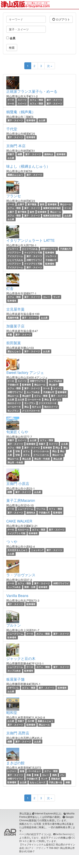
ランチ (56, 296)
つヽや (11, 541)
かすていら (13, 687)
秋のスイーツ (14, 403)
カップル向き (55, 380)
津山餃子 (53, 384)
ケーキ (10, 99)
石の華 (31, 720)
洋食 (36, 774)
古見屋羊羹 (15, 309)
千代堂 (11, 128)
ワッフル (40, 508)
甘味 (17, 451)
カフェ (26, 451)
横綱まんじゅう (15, 174)
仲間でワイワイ (49, 248)
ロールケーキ (34, 399)
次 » (49, 66)
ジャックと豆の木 (20, 658)
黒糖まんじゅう (45, 720)
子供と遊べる (55, 782)
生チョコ (56, 399)
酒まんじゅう (14, 351)
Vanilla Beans (17, 595)
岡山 (58, 447)
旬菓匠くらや (17, 431)
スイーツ (22, 99)
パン (62, 774)
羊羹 (9, 334)
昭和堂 (11, 712)
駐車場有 (31, 120)
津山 (46, 399)
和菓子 (10, 154)
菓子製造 (32, 204)
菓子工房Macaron (20, 500)
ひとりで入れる (30, 248)
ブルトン (13, 625)
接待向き (48, 154)
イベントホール (41, 451)
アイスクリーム (15, 256)
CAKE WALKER (19, 521)
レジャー (11, 771)
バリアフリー (14, 252)
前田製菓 (13, 342)
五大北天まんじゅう (17, 550)
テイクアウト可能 (33, 252)
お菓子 (21, 204)
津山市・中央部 (42, 458)
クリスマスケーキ (48, 403)
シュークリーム (25, 508)
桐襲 (20, 154)
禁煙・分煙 (29, 587)
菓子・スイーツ (54, 99)
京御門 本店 (16, 145)
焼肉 (54, 774)
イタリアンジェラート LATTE (30, 240)
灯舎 (10, 288)
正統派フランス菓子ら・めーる (31, 91)
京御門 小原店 (17, 483)
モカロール (23, 529)
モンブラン (29, 403)
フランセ (13, 195)
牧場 (22, 771)
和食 (29, 774)
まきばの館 (15, 762)
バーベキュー (34, 771)
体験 (68, 782)
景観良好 (55, 778)
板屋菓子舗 (15, 679)
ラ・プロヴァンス (20, 574)
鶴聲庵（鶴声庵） (20, 111)
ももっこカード (37, 782)
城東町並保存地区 (52, 207)
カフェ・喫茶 (36, 99)
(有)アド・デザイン (35, 848)
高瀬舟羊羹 (13, 317)
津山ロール (65, 204)
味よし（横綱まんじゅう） (28, 166)
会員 (12, 38)
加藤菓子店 (15, 325)
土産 (9, 451)
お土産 (42, 120)
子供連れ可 (65, 248)
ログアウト (62, 19)
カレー (46, 296)
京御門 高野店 (17, 732)
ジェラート (13, 248)
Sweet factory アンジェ (25, 372)
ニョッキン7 (37, 550)
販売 (42, 204)
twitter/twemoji (64, 834)
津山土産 (26, 458)
